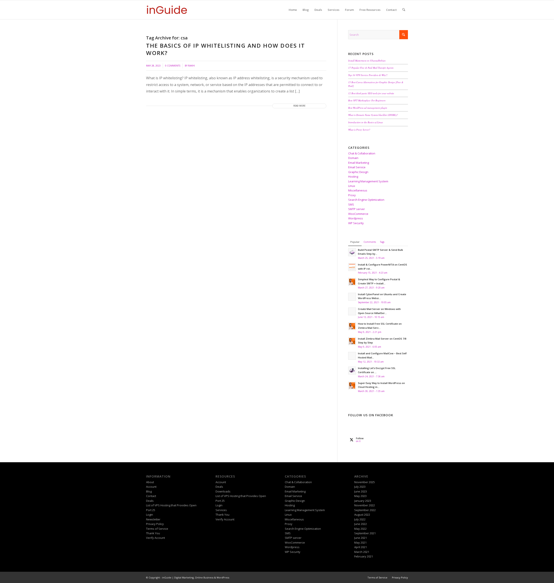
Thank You (153, 533)
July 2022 (360, 519)
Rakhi (191, 65)
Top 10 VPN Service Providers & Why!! (368, 75)
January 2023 (362, 501)
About (150, 482)
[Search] (403, 9)
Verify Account (155, 538)
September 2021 (365, 533)
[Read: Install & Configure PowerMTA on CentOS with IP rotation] (352, 267)
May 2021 (360, 542)
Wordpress (355, 218)
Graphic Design (358, 172)
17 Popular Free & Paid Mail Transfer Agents (370, 67)
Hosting (353, 176)
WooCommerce (358, 214)
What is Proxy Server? (359, 129)
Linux (351, 186)
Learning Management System (368, 181)
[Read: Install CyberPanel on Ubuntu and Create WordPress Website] (352, 297)
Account (151, 487)
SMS (351, 204)
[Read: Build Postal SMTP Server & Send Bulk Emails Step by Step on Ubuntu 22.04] (352, 252)
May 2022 (360, 529)
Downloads (223, 491)
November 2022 (364, 505)
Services (221, 510)
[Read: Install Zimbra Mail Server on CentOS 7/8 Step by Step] (352, 341)
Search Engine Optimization (366, 200)
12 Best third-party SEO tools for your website (371, 93)
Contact (151, 496)
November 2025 (364, 482)
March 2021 (361, 552)
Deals (150, 501)
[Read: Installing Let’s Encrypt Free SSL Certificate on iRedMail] (352, 370)
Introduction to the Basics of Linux (365, 122)
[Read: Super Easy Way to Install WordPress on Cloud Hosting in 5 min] (352, 385)
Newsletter (153, 519)
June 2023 (360, 491)
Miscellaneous (357, 190)
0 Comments (172, 65)
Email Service (357, 167)
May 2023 (360, 496)
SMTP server (356, 209)
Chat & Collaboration (361, 153)
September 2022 (365, 510)
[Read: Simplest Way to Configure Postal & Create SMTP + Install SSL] (352, 282)
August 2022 (362, 515)
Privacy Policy (155, 524)
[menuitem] (293, 9)
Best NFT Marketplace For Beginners (366, 100)
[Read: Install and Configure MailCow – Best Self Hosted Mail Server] (352, 356)
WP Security (356, 223)
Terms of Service (157, 529)
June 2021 (360, 538)
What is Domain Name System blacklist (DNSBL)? (373, 115)
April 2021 (360, 547)
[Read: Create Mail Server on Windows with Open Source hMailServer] (352, 311)
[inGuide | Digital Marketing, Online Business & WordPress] (166, 9)
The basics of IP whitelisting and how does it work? (225, 49)
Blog (149, 491)
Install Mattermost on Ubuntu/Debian (367, 60)
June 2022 (360, 524)
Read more (299, 105)
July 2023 (360, 487)
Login (149, 515)
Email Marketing (358, 163)
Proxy (352, 195)
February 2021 (363, 556)
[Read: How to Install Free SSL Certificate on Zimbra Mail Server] (352, 326)
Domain (353, 158)
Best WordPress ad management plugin (367, 107)
